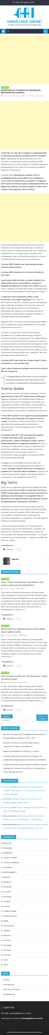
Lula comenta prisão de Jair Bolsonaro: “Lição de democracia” (24, 677)
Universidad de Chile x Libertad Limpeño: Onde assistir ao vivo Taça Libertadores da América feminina (24, 790)
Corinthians (7, 867)
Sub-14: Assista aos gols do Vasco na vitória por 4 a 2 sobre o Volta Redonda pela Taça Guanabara (43, 716)
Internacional (8, 926)
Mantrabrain (37, 1032)
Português (7, 945)
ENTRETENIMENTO (10, 872)
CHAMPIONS (8, 853)
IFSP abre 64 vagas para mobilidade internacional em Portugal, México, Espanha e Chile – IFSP (24, 736)
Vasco (5, 965)
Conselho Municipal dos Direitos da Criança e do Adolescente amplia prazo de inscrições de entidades (24, 758)
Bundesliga (7, 848)
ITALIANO (6, 931)
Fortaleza (7, 901)
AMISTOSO (7, 843)
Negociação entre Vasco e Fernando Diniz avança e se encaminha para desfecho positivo (8, 716)
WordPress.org (9, 994)
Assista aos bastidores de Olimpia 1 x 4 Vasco (21, 751)
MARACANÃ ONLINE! (24, 21)
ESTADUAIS (7, 887)
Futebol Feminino (10, 916)
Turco (5, 960)
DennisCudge (8, 787)
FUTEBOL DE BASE (9, 911)
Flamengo (7, 896)
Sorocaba (7, 955)
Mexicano (7, 935)
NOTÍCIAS (7, 940)
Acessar (6, 980)
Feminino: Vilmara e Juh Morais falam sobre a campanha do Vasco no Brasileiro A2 (21, 745)
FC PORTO (7, 892)
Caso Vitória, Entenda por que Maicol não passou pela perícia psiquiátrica (22, 584)
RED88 (5, 799)
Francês (6, 906)
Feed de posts (8, 984)
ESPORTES (5, 87)
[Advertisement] (24, 60)
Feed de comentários (11, 989)
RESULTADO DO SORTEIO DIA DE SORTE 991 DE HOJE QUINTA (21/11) (23, 630)
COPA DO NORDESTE (11, 862)
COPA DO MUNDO (10, 858)
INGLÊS (5, 921)
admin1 (18, 96)
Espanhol (6, 877)
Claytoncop (8, 807)
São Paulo (7, 950)
